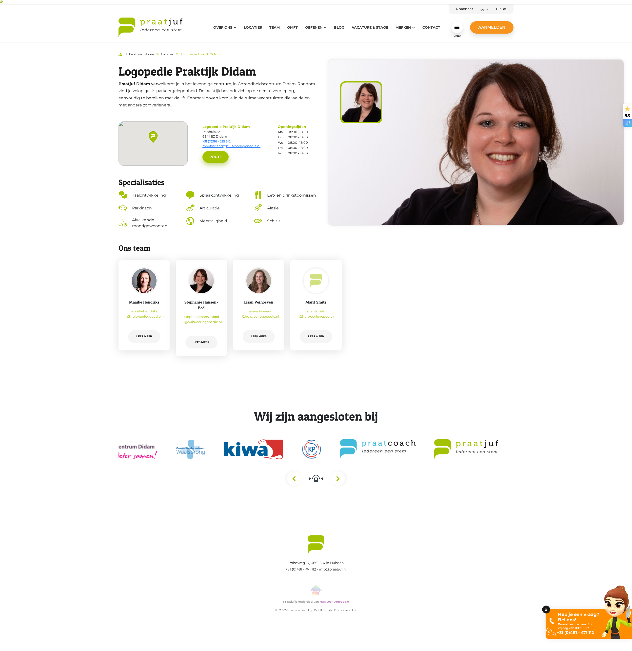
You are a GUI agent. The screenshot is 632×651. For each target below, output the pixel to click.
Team (274, 27)
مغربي (484, 9)
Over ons (222, 27)
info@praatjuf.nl (333, 569)
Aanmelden (491, 27)
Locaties (253, 27)
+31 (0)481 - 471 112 (301, 569)
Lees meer (144, 336)
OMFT (292, 27)
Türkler (501, 9)
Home (149, 54)
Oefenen (313, 27)
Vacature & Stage (370, 27)
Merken (403, 27)
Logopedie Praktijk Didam (200, 54)
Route (215, 157)
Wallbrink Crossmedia (335, 610)
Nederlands (464, 9)
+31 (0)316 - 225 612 (216, 141)
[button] (153, 137)
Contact (431, 27)
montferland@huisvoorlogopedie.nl (231, 146)
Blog (339, 27)
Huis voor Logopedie (334, 601)
